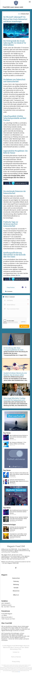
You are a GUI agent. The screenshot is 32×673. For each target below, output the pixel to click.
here (19, 671)
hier (19, 275)
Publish (25, 326)
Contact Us (16, 652)
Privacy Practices (11, 287)
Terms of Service (16, 657)
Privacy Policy (16, 661)
